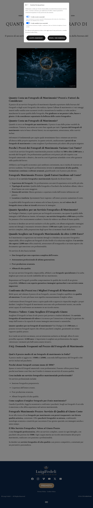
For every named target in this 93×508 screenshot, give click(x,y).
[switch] (28, 23)
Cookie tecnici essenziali (38, 17)
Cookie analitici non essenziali (39, 23)
